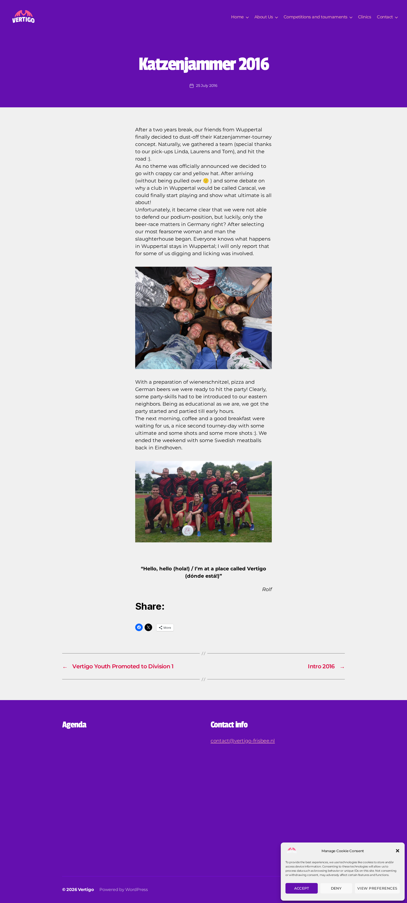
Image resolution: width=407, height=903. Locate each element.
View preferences (377, 888)
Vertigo (86, 889)
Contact (385, 17)
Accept (301, 888)
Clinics (364, 17)
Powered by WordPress (123, 889)
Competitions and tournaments (315, 17)
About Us (263, 17)
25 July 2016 (206, 85)
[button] (397, 850)
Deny (336, 888)
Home (237, 17)
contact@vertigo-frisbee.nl (243, 741)
